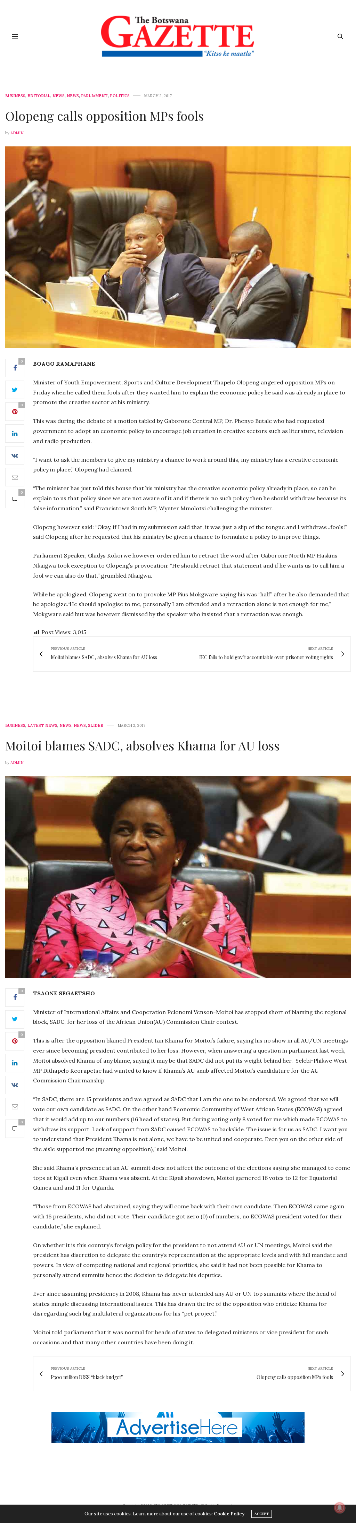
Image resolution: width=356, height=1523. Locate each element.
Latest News (42, 726)
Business (15, 96)
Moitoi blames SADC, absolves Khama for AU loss (142, 745)
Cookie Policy (229, 1514)
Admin (17, 132)
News (58, 96)
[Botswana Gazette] (178, 36)
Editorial (38, 96)
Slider (95, 726)
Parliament (94, 96)
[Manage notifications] (339, 1507)
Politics (120, 96)
